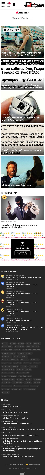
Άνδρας (37, 343)
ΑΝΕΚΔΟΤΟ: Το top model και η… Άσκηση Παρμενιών (21, 286)
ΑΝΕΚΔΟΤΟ (7, 356)
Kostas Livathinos (9, 421)
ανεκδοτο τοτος (9, 379)
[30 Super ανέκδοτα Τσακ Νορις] (22, 172)
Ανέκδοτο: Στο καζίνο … (12, 406)
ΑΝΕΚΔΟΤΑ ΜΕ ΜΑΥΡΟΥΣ (12, 350)
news (22, 343)
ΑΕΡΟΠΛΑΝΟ (8, 347)
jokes (14, 343)
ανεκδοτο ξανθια (25, 376)
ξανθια (37, 383)
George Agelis (8, 410)
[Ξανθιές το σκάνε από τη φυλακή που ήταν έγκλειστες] (22, 139)
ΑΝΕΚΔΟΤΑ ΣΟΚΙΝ (9, 353)
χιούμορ (6, 392)
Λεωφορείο (7, 363)
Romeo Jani (7, 427)
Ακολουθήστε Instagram (22, 253)
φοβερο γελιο (30, 389)
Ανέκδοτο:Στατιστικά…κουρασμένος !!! (17, 424)
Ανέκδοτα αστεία (21, 356)
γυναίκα (38, 379)
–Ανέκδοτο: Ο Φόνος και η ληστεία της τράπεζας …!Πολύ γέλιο (19, 226)
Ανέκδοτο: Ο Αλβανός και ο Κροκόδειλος (18, 456)
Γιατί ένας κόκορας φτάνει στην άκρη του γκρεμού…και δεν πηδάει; (22, 450)
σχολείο (6, 389)
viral (29, 343)
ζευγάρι (28, 383)
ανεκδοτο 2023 (23, 373)
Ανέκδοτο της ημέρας (11, 360)
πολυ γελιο (7, 386)
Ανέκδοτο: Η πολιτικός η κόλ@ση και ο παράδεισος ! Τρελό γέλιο (23, 442)
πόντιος (35, 386)
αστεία (21, 379)
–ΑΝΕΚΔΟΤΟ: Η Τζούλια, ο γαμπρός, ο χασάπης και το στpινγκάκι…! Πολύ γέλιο (25, 328)
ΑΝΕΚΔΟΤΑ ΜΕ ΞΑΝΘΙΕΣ (32, 350)
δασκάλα (7, 383)
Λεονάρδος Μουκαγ (9, 416)
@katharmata (22, 248)
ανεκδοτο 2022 (9, 373)
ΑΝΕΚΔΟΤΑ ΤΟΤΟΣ (26, 353)
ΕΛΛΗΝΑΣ (35, 360)
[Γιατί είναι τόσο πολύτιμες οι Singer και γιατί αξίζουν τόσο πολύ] (22, 107)
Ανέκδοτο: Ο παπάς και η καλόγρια (19, 320)
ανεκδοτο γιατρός (10, 376)
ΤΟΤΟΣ (24, 366)
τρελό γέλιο (17, 389)
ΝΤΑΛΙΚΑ (28, 363)
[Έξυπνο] (4, 197)
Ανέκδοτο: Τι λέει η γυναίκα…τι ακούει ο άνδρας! (24, 278)
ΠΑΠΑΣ (38, 363)
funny (6, 343)
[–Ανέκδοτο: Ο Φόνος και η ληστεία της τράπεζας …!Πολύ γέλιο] (22, 208)
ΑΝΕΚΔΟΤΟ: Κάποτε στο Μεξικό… (15, 418)
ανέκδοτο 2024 (9, 369)
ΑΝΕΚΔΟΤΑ (20, 347)
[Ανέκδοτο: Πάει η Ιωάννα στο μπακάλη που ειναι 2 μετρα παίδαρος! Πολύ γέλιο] (22, 42)
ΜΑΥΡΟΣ (18, 363)
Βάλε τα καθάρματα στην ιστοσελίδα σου (22, 468)
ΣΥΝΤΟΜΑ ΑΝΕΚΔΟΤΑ (11, 366)
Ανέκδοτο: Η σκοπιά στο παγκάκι (15, 412)
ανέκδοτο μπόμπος (24, 369)
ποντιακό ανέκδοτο (21, 386)
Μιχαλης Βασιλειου (9, 439)
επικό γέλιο (18, 383)
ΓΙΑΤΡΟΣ (25, 360)
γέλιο (29, 379)
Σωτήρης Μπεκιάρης (10, 446)
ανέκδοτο (34, 366)
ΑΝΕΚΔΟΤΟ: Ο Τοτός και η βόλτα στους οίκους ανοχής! (23, 429)
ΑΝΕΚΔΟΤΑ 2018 (33, 347)
